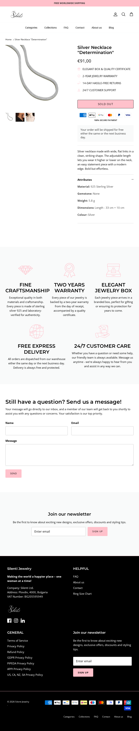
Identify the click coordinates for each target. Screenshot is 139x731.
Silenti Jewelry (22, 701)
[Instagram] (16, 621)
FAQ (66, 27)
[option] (37, 77)
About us (97, 27)
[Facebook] (9, 621)
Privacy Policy (15, 646)
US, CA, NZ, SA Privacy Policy (25, 674)
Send (13, 473)
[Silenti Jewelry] (16, 14)
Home (8, 39)
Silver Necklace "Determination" (31, 39)
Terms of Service (17, 640)
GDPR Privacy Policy (19, 657)
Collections (50, 27)
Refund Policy (15, 652)
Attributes (84, 179)
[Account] (115, 14)
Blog (111, 27)
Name (9, 423)
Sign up (97, 531)
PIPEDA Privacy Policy (20, 663)
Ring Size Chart (82, 593)
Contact (80, 27)
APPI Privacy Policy (19, 669)
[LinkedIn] (23, 621)
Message (11, 440)
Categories (31, 27)
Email (75, 423)
